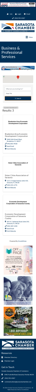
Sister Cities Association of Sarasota (17, 176)
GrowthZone (22, 241)
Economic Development (10, 107)
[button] (18, 77)
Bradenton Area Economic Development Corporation (16, 135)
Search (19, 98)
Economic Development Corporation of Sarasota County (15, 216)
